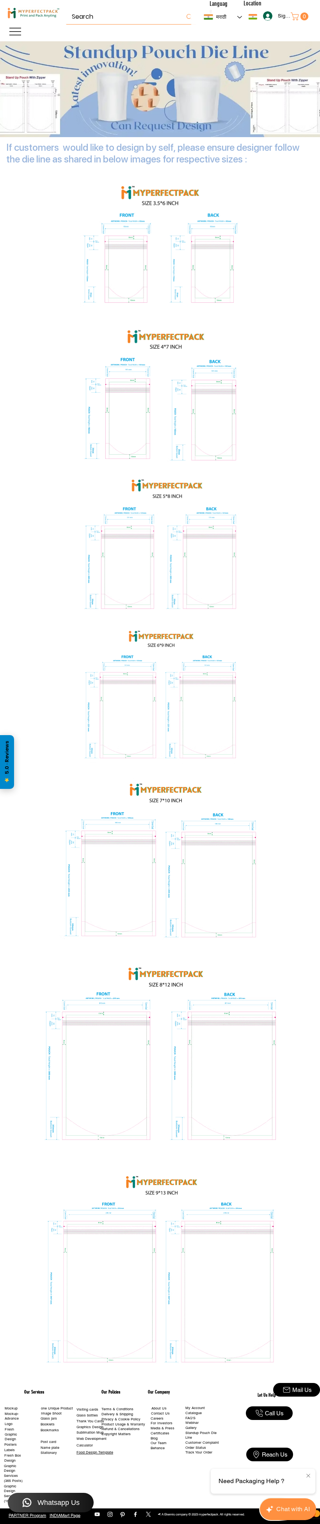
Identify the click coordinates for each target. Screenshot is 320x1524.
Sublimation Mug (89, 1432)
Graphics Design (89, 1427)
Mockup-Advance (12, 1416)
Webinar (192, 1422)
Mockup (11, 1408)
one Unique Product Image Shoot (57, 1411)
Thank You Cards (90, 1421)
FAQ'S (190, 1418)
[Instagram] (110, 1514)
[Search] (189, 16)
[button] (253, 17)
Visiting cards (87, 1409)
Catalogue (193, 1413)
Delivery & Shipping (117, 1414)
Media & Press (162, 1428)
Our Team (159, 1443)
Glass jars (49, 1418)
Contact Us (160, 1413)
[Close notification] (308, 1476)
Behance (158, 1448)
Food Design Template (94, 1452)
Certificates (160, 1433)
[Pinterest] (122, 1514)
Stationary (49, 1452)
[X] (148, 1514)
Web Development (91, 1438)
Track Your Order (198, 1452)
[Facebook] (135, 1514)
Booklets (48, 1424)
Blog (154, 1438)
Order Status (195, 1447)
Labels (9, 1450)
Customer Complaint (202, 1442)
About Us (159, 1408)
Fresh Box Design (12, 1458)
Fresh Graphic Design (11, 1434)
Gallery (191, 1427)
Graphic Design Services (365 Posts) (13, 1473)
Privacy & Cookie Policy (120, 1419)
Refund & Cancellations (120, 1429)
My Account (195, 1408)
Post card (48, 1441)
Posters (10, 1444)
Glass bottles (87, 1415)
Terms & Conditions (117, 1409)
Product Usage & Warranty (123, 1424)
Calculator (84, 1445)
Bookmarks (50, 1430)
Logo (8, 1424)
